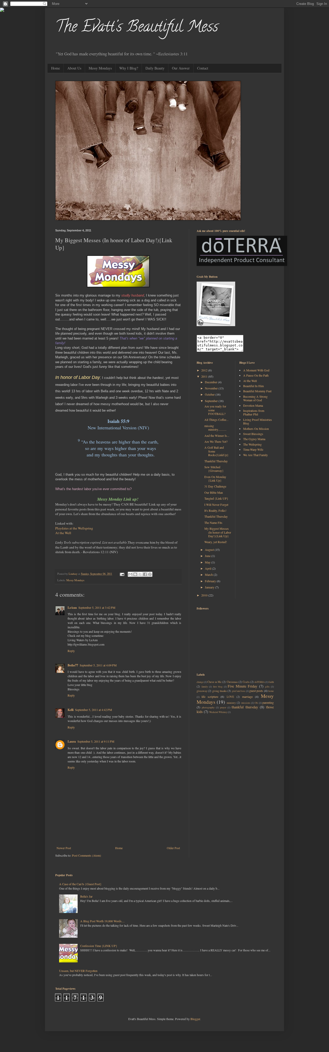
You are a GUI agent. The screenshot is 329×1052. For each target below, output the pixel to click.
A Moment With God (256, 370)
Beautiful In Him (253, 386)
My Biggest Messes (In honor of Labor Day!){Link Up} (217, 532)
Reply (71, 651)
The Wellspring (252, 444)
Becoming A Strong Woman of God (255, 398)
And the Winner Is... (216, 435)
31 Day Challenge (215, 486)
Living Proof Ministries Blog (257, 421)
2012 (204, 370)
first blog (218, 686)
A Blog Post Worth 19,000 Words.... (102, 921)
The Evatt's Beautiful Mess (136, 28)
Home (55, 68)
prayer (223, 707)
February (211, 581)
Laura (72, 741)
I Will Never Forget (216, 504)
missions (245, 703)
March (209, 574)
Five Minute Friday (242, 686)
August (210, 549)
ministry (231, 703)
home (271, 691)
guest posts (256, 691)
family (205, 686)
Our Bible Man (213, 492)
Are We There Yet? (215, 441)
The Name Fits (213, 522)
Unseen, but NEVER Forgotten (78, 971)
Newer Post (64, 848)
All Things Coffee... (216, 420)
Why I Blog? (128, 68)
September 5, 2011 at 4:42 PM (93, 710)
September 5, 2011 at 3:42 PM (96, 607)
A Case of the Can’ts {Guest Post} (80, 884)
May (208, 562)
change (200, 682)
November (211, 388)
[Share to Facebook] (145, 574)
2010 (204, 595)
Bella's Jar (86, 896)
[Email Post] (121, 574)
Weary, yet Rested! (215, 542)
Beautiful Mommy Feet (257, 391)
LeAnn (72, 607)
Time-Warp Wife (253, 449)
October (210, 394)
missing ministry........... (215, 427)
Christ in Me (214, 682)
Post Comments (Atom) (86, 855)
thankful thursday (245, 707)
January (210, 587)
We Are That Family (255, 455)
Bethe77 (73, 665)
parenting (268, 702)
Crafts (246, 682)
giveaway (202, 691)
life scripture (210, 696)
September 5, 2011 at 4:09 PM (98, 665)
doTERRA (259, 682)
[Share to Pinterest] (149, 574)
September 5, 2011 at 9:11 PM (95, 741)
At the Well (63, 533)
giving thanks (219, 691)
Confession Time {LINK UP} (98, 946)
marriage (247, 696)
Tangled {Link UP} (216, 498)
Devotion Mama (253, 405)
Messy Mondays (100, 68)
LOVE (230, 697)
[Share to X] (140, 574)
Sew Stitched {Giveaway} (214, 469)
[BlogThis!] (135, 574)
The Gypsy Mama (254, 439)
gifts (267, 686)
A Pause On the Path (256, 375)
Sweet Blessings (253, 434)
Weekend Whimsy (218, 712)
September (211, 401)
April (208, 568)
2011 (204, 376)
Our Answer (181, 68)
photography (208, 707)
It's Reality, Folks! (215, 510)
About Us (74, 68)
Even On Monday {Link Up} (215, 478)
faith (271, 682)
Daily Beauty (154, 68)
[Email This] (130, 574)
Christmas (232, 682)
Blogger (195, 1019)
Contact (202, 68)
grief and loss (238, 691)
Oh (256, 703)
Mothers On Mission (256, 429)
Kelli (71, 710)
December (211, 382)
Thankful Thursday (216, 461)
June (208, 556)
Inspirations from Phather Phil (253, 412)
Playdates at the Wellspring (74, 528)
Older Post (173, 848)
